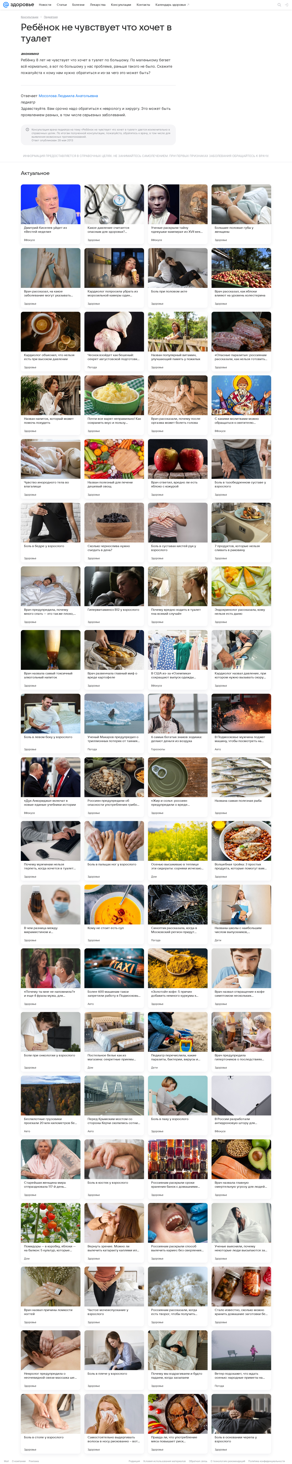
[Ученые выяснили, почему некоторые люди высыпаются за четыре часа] (241, 1233)
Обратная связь (198, 1461)
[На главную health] (21, 5)
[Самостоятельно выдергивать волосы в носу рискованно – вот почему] (114, 1424)
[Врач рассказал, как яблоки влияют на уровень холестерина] (241, 278)
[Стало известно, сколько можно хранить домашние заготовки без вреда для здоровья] (241, 1296)
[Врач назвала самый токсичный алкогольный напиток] (50, 660)
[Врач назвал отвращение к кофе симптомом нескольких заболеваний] (241, 978)
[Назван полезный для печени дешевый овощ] (114, 469)
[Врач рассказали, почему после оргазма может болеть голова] (178, 405)
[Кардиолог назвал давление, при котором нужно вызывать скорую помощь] (241, 660)
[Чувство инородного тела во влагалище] (50, 469)
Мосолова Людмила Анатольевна (68, 96)
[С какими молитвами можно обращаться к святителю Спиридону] (241, 405)
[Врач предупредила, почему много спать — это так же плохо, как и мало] (50, 596)
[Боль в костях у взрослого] (114, 1169)
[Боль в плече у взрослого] (114, 1360)
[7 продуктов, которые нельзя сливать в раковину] (241, 532)
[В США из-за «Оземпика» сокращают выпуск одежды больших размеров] (178, 660)
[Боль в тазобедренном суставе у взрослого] (241, 469)
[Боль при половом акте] (178, 278)
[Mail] (6, 5)
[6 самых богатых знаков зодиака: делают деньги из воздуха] (178, 723)
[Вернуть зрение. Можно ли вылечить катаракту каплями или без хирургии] (114, 1233)
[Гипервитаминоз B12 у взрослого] (114, 596)
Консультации (29, 17)
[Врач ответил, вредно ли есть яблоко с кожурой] (178, 469)
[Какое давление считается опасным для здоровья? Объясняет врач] (114, 214)
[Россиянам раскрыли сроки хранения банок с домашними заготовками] (178, 1169)
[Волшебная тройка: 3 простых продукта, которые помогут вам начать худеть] (241, 851)
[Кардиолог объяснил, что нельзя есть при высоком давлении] (50, 341)
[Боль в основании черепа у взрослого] (241, 1424)
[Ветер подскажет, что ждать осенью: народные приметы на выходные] (241, 1360)
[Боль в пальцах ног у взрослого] (114, 851)
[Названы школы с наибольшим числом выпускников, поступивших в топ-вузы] (241, 914)
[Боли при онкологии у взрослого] (50, 1042)
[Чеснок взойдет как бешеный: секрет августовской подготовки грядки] (114, 341)
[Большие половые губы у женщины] (241, 214)
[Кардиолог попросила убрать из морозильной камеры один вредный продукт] (114, 278)
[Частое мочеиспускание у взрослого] (114, 1296)
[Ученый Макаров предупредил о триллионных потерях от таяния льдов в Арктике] (114, 723)
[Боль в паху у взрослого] (178, 1105)
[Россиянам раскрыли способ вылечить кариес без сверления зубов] (178, 1233)
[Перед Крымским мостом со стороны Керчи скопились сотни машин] (114, 1105)
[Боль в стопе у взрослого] (50, 1424)
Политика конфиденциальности (266, 1461)
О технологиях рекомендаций (228, 1461)
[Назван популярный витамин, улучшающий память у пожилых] (178, 341)
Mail (6, 1461)
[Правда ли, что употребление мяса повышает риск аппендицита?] (178, 1424)
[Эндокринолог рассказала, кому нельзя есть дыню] (241, 596)
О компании (19, 1461)
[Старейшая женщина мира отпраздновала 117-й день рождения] (50, 1169)
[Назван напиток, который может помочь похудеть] (50, 405)
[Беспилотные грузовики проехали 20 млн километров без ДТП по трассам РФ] (50, 1105)
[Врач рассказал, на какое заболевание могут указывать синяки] (50, 278)
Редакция (134, 1461)
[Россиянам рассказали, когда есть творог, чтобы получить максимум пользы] (178, 1296)
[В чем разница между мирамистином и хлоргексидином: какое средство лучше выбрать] (50, 914)
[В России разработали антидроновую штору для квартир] (241, 1105)
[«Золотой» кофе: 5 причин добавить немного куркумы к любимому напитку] (178, 978)
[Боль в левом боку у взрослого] (50, 723)
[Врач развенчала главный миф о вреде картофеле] (114, 660)
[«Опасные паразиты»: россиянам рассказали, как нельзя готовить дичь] (241, 341)
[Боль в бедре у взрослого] (50, 532)
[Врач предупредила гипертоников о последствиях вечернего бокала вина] (241, 1042)
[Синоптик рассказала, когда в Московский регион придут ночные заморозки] (178, 914)
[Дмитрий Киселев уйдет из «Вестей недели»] (50, 214)
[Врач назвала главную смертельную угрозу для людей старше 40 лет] (241, 1169)
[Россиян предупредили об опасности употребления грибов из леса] (114, 787)
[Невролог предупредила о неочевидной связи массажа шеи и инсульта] (50, 1360)
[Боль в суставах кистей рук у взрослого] (178, 532)
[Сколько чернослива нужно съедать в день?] (114, 532)
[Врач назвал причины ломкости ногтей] (50, 1296)
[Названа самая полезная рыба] (241, 787)
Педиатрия (51, 17)
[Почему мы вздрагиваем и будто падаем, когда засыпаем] (178, 1360)
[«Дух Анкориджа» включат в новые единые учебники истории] (50, 787)
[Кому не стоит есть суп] (114, 914)
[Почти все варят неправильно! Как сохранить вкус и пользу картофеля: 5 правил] (114, 405)
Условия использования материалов (164, 1461)
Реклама (34, 1461)
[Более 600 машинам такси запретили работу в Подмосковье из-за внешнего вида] (114, 978)
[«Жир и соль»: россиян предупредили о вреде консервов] (178, 787)
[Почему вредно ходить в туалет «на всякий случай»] (178, 596)
